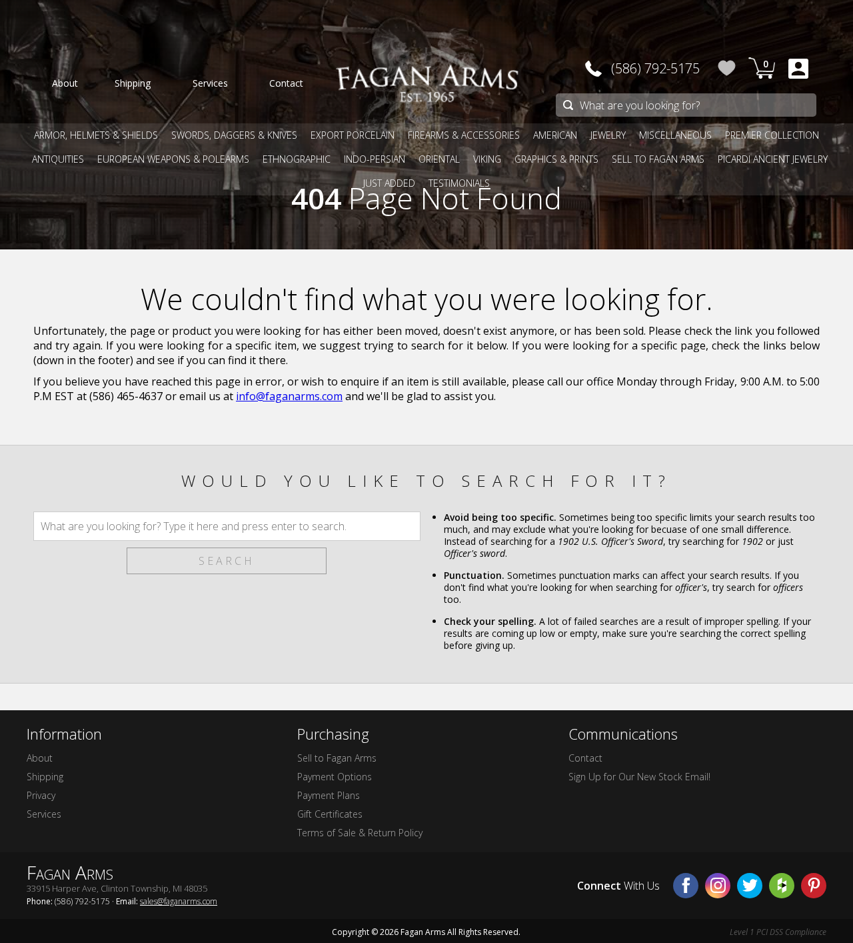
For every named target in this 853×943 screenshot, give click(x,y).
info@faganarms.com (289, 396)
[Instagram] (717, 885)
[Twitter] (749, 885)
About (40, 758)
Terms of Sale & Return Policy (360, 832)
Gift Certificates (330, 814)
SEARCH (227, 561)
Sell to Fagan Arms (337, 758)
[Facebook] (685, 885)
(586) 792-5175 (655, 68)
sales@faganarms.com (178, 901)
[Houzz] (781, 885)
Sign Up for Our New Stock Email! (639, 776)
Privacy (41, 795)
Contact (585, 758)
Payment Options (334, 776)
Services (44, 814)
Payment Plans (328, 795)
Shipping (45, 776)
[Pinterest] (813, 885)
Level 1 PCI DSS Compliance (778, 932)
